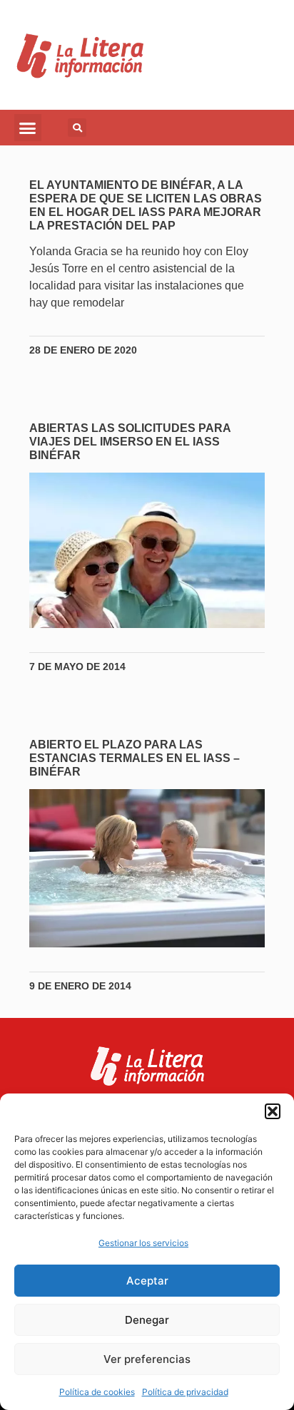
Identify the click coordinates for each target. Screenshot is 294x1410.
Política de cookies (97, 1391)
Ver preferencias (147, 1359)
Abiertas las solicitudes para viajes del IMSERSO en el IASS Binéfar (129, 441)
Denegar (147, 1320)
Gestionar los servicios (143, 1242)
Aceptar (147, 1280)
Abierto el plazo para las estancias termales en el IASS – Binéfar (134, 758)
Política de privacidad (185, 1391)
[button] (272, 1111)
